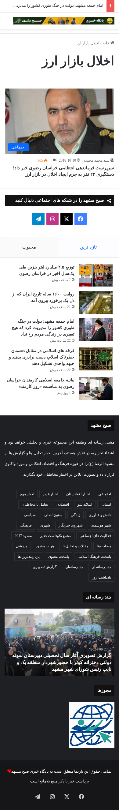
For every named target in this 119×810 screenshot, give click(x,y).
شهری (45, 525)
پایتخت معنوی (58, 556)
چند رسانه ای (101, 567)
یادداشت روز (101, 577)
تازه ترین (88, 247)
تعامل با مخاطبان (35, 504)
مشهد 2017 (23, 536)
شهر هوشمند (101, 525)
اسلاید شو (85, 504)
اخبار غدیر (50, 494)
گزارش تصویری (45, 567)
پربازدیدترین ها (29, 556)
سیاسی (30, 515)
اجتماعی (104, 494)
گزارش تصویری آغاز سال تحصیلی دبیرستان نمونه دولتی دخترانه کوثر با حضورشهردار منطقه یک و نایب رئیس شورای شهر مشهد (61, 662)
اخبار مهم (27, 494)
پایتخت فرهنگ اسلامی (94, 556)
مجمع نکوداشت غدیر (55, 536)
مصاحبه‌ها (104, 546)
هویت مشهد (45, 546)
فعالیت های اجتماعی (95, 536)
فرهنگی (26, 525)
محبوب (29, 247)
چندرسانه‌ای (74, 567)
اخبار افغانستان (78, 494)
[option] (59, 642)
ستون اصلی (53, 515)
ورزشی (21, 546)
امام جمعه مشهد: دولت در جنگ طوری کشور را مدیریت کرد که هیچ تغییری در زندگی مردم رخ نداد (43, 327)
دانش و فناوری (100, 515)
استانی (106, 504)
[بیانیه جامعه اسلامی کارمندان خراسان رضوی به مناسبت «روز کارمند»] (96, 388)
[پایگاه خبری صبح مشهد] (63, 20)
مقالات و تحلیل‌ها (75, 546)
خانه (106, 43)
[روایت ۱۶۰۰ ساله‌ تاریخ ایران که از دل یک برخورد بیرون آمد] (96, 302)
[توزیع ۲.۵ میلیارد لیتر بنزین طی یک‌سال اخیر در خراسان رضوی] (96, 275)
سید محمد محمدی (96, 160)
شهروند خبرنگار (71, 525)
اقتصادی (62, 504)
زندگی (75, 515)
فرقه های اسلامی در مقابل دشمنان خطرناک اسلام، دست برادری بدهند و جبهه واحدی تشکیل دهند (41, 357)
